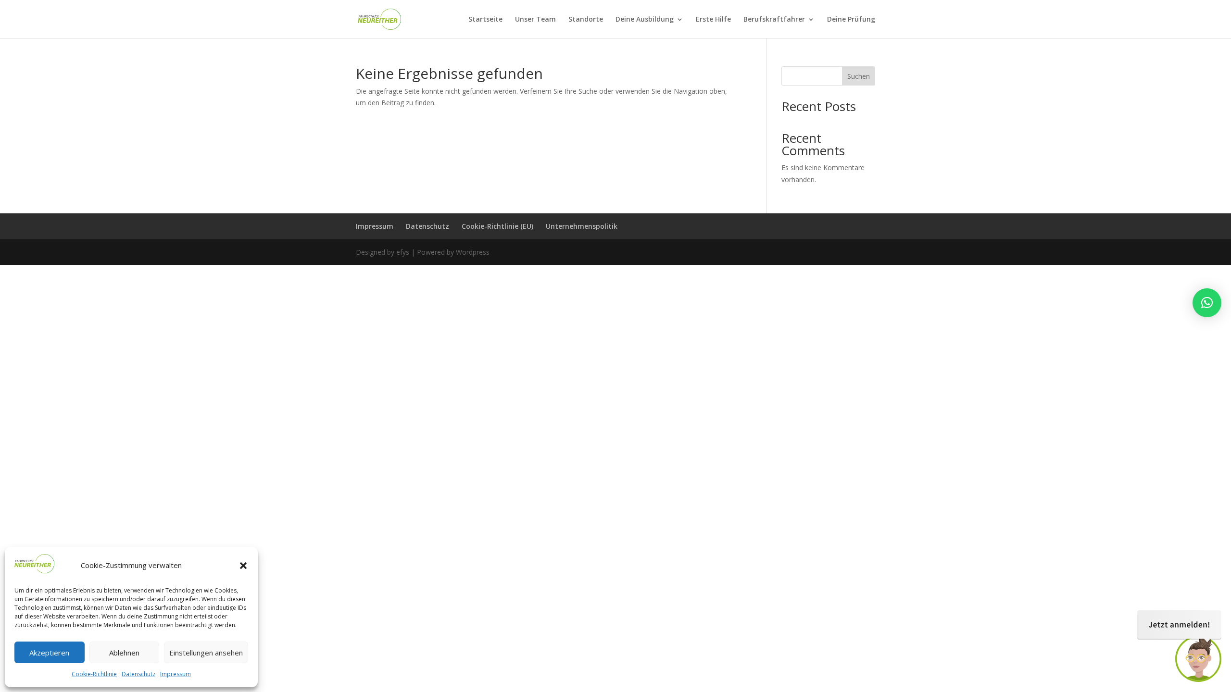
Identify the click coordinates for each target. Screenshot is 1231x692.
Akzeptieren (49, 652)
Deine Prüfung (851, 20)
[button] (243, 565)
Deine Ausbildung (645, 20)
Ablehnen (124, 652)
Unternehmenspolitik (581, 226)
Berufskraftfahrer (774, 20)
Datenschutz (138, 674)
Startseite (485, 20)
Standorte (585, 20)
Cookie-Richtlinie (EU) (497, 226)
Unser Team (535, 20)
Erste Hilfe (713, 20)
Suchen (858, 76)
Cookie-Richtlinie (94, 674)
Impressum (175, 674)
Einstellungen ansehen (206, 652)
